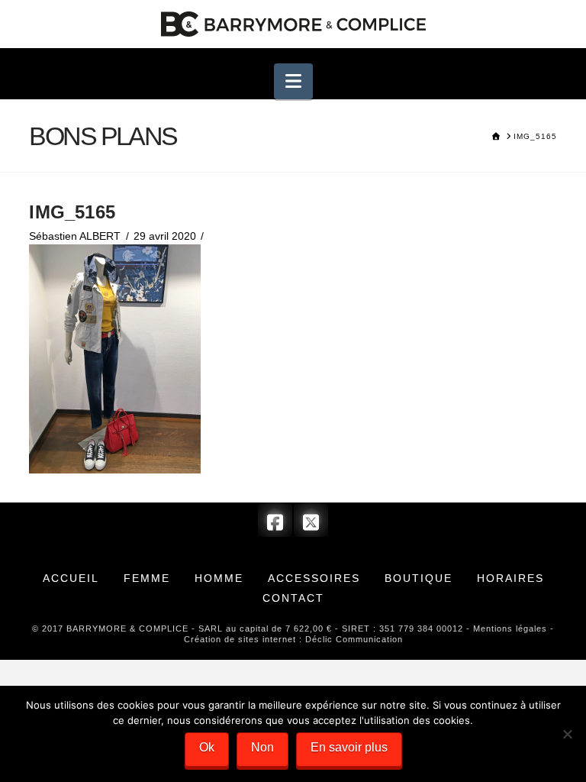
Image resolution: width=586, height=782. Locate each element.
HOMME (219, 578)
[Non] (567, 734)
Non (262, 747)
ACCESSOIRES (314, 578)
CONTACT (293, 598)
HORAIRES (510, 578)
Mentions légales (510, 628)
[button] (293, 81)
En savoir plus (349, 747)
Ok (206, 747)
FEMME (147, 578)
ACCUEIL (71, 578)
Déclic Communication (354, 639)
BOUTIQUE (418, 578)
